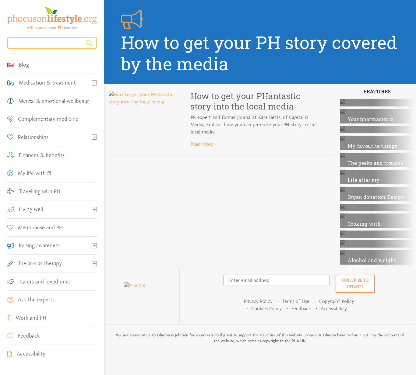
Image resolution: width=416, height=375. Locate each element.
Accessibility (334, 308)
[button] (94, 83)
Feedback (301, 308)
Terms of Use (295, 301)
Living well (362, 274)
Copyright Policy (336, 301)
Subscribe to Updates (355, 283)
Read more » (204, 144)
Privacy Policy (258, 301)
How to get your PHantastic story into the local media (246, 101)
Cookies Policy (266, 308)
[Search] (52, 43)
